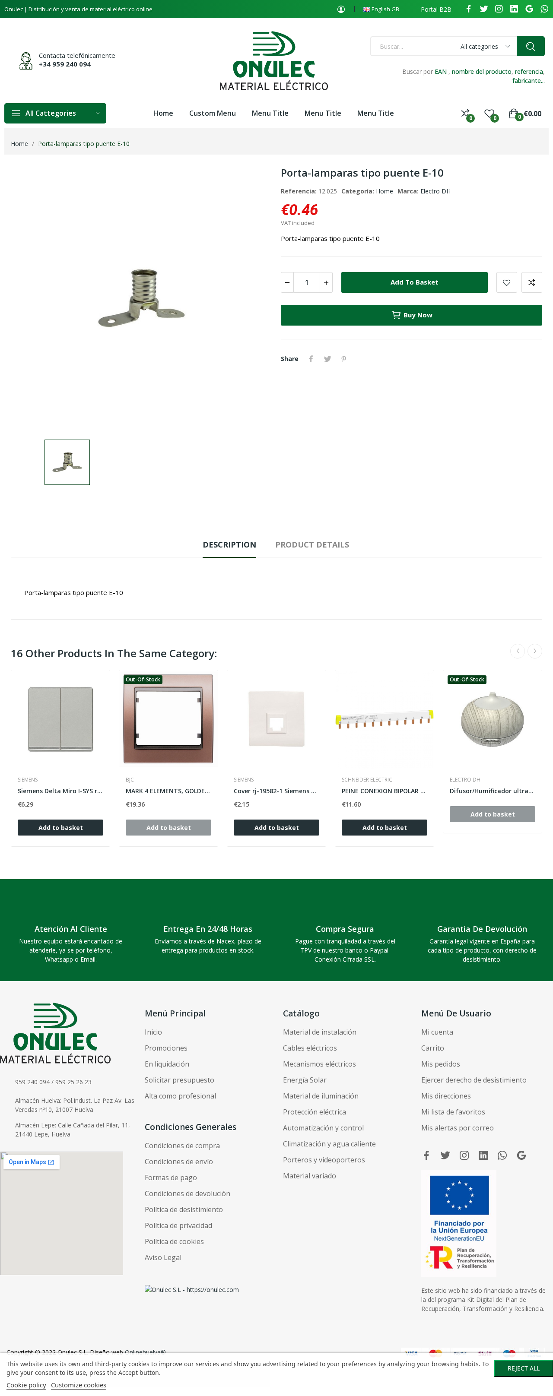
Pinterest (344, 358)
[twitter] (484, 9)
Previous (517, 651)
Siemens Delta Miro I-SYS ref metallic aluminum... (60, 791)
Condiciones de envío (179, 1161)
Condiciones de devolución (187, 1193)
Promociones (166, 1048)
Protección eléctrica (314, 1112)
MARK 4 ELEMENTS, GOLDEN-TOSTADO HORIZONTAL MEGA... (168, 791)
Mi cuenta (437, 1032)
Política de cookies (174, 1241)
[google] (529, 9)
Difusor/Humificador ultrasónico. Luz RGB (492, 791)
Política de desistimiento (184, 1209)
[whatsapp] (544, 9)
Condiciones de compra (182, 1145)
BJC (130, 779)
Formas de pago (171, 1177)
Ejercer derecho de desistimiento (474, 1080)
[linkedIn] (514, 9)
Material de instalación (319, 1032)
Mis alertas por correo (457, 1128)
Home (384, 191)
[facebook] (468, 9)
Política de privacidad (178, 1225)
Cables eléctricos (310, 1048)
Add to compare (531, 282)
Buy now (418, 314)
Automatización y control (323, 1128)
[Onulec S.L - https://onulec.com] (192, 1289)
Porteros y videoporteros (324, 1160)
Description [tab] (229, 544)
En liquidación (167, 1064)
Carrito (432, 1048)
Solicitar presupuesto (179, 1080)
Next (535, 651)
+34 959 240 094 (65, 64)
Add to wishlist (506, 282)
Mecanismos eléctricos (319, 1064)
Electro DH (435, 191)
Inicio (153, 1032)
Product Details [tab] (312, 544)
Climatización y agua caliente (329, 1144)
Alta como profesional (180, 1096)
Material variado (309, 1176)
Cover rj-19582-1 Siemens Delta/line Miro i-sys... (276, 791)
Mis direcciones (446, 1096)
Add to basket (415, 282)
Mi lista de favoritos (453, 1112)
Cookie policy (26, 1384)
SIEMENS (28, 779)
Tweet (327, 358)
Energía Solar (305, 1080)
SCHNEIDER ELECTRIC (367, 779)
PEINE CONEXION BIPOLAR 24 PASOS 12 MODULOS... (384, 791)
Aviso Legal (163, 1257)
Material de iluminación (321, 1096)
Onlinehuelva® (145, 1352)
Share (311, 358)
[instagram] (499, 9)
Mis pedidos (440, 1064)
